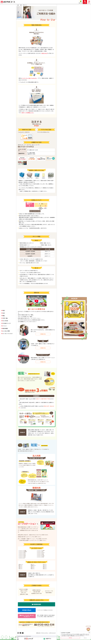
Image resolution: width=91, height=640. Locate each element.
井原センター (45, 564)
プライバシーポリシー (45, 632)
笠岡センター (33, 568)
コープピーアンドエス (7, 333)
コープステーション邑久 (40, 553)
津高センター (20, 568)
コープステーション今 (22, 557)
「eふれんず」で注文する (23, 132)
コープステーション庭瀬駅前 (23, 551)
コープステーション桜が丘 (40, 552)
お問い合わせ (38, 632)
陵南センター (33, 564)
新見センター (45, 568)
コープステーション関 (40, 551)
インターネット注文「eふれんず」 (29, 78)
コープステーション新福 (40, 556)
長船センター (20, 566)
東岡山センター (21, 564)
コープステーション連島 (40, 554)
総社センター (45, 567)
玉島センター (33, 567)
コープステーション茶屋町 (22, 550)
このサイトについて (52, 632)
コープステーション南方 (22, 552)
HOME (18, 4)
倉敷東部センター (33, 565)
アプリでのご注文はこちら (43, 132)
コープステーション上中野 (40, 555)
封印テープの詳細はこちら (27, 112)
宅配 (21, 4)
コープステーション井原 (22, 555)
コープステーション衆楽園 (40, 550)
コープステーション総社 (22, 554)
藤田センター (20, 565)
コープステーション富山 (22, 556)
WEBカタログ (44, 53)
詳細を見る (43, 334)
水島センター (33, 566)
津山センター (45, 565)
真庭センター (45, 566)
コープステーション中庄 (22, 553)
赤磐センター (20, 567)
